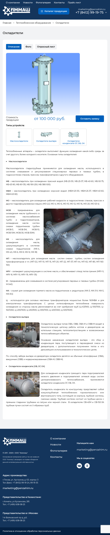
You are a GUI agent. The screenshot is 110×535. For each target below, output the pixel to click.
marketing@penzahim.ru (91, 9)
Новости (28, 2)
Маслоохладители (19, 141)
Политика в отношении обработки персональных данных (32, 531)
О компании (13, 2)
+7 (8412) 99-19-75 (90, 12)
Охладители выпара (46, 141)
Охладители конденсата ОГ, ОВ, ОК (74, 142)
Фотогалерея (43, 2)
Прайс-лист (74, 2)
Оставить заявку (89, 118)
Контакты (59, 2)
